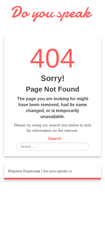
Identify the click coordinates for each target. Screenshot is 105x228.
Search (54, 138)
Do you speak (50, 12)
